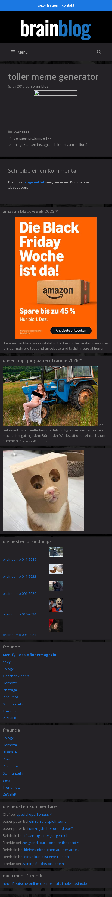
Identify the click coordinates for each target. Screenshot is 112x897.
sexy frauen (48, 5)
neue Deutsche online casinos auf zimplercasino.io (45, 883)
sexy (7, 661)
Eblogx (8, 668)
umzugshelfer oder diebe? (51, 828)
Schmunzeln (13, 704)
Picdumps (11, 697)
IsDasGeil (10, 752)
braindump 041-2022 (19, 576)
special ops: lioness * (34, 814)
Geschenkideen (16, 675)
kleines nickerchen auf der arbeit (51, 849)
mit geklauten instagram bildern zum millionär (51, 144)
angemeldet (34, 182)
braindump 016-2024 (19, 614)
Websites (21, 132)
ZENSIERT (10, 718)
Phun (7, 759)
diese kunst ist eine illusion (46, 856)
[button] (99, 52)
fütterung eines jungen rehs (47, 835)
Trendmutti (12, 711)
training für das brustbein (43, 863)
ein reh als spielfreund (48, 821)
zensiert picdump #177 (32, 138)
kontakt (68, 5)
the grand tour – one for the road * (50, 842)
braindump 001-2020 (19, 593)
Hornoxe (10, 682)
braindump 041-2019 (19, 559)
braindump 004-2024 (19, 634)
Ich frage (10, 690)
